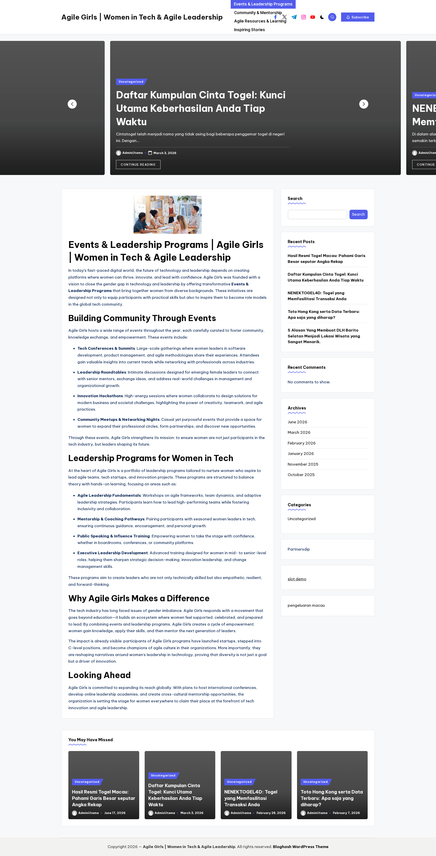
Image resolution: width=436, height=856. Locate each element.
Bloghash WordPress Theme (301, 846)
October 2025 (301, 474)
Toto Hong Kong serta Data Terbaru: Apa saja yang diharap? (324, 314)
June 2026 (297, 421)
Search (295, 198)
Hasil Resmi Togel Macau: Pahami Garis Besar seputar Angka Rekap (326, 258)
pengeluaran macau (306, 605)
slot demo (297, 578)
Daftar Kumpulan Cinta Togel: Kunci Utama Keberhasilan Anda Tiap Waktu (163, 108)
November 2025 (303, 464)
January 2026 (301, 453)
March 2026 (299, 432)
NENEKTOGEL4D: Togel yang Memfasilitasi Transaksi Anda (317, 295)
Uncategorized (93, 81)
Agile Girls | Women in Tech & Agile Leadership (142, 17)
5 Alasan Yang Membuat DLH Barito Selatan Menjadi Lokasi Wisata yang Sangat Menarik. (324, 336)
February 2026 (302, 443)
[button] (358, 17)
